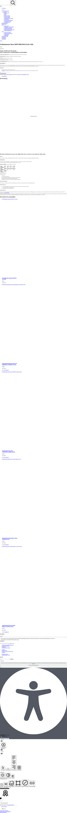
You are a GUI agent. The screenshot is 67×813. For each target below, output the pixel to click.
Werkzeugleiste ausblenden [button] (4, 738)
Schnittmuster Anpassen (8, 27)
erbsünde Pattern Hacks (8, 28)
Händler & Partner (5, 36)
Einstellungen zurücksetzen (4, 788)
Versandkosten (6, 370)
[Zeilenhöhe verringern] (1, 753)
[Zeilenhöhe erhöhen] (1, 749)
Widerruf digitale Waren (6, 647)
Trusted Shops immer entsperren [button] (5, 811)
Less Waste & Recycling (8, 33)
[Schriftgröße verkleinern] (1, 741)
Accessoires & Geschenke (8, 20)
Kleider (5, 13)
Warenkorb (4, 37)
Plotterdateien (4, 24)
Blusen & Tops (6, 12)
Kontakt (3, 649)
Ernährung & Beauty (7, 32)
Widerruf (3, 652)
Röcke (5, 14)
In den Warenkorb (3, 73)
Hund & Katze (6, 19)
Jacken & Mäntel (7, 17)
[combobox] (33, 664)
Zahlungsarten (4, 650)
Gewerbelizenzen (7, 22)
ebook (5, 74)
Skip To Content (3, 787)
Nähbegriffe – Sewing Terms (9, 26)
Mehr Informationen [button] (3, 812)
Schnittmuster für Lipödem (8, 18)
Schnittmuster (4, 11)
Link (17, 639)
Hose (18, 74)
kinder (20, 74)
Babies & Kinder (5, 23)
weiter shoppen (4, 806)
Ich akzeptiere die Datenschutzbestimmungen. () (10, 639)
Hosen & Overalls (7, 16)
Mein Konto (4, 38)
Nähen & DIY (6, 34)
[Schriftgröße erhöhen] (1, 737)
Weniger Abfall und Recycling (9, 29)
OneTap (6, 736)
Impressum (4, 646)
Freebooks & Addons (7, 21)
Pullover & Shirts (7, 15)
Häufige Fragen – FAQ (6, 655)
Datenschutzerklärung (5, 645)
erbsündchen (6, 35)
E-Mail (1, 636)
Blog (3, 31)
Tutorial (3, 70)
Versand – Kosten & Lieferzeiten (7, 651)
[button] (0, 667)
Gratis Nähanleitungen (8, 30)
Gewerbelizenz (7, 192)
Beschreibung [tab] (4, 76)
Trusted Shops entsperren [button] (4, 810)
